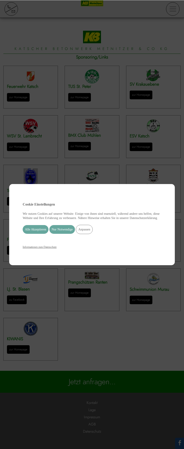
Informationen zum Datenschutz (40, 247)
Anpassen (84, 229)
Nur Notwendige (62, 229)
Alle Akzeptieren (35, 229)
